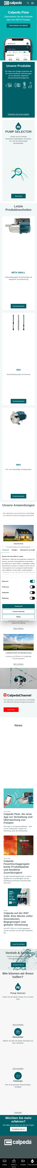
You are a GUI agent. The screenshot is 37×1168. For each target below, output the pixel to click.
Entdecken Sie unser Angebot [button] (18, 114)
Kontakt (4, 1164)
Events (5, 910)
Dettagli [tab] (14, 550)
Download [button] (18, 1112)
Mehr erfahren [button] (18, 628)
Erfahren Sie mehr (18, 25)
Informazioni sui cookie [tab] (27, 550)
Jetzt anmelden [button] (17, 1025)
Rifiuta (18, 617)
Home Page (7, 811)
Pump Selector (32, 1164)
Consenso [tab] (5, 550)
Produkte (23, 1164)
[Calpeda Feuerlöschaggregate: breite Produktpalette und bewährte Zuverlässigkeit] (18, 860)
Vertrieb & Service (14, 1166)
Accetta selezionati (18, 611)
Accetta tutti (18, 606)
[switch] (32, 586)
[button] (32, 3)
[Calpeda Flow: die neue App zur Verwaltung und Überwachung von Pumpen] (18, 810)
